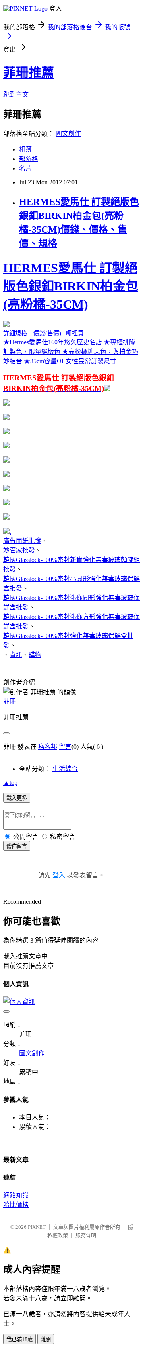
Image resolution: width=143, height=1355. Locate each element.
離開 (46, 1339)
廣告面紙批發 (22, 540)
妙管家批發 (19, 550)
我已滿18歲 (19, 1339)
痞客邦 (47, 746)
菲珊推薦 (28, 72)
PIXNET (37, 1227)
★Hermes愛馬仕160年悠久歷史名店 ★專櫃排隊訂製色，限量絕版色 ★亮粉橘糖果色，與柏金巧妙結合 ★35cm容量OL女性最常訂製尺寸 (70, 327)
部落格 (28, 159)
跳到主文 (16, 94)
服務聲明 (85, 1235)
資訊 (16, 654)
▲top (10, 782)
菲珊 (9, 701)
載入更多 (16, 798)
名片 (25, 168)
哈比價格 (16, 1204)
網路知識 (16, 1195)
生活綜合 (65, 768)
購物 (35, 654)
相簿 (25, 149)
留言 (65, 746)
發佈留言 (16, 846)
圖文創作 (68, 133)
